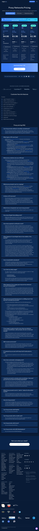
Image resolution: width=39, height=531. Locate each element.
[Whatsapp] (25, 468)
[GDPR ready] (8, 521)
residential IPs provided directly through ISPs (23, 144)
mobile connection (28, 150)
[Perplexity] (27, 462)
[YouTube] (27, 456)
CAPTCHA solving (16, 188)
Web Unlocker (26, 186)
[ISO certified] (3, 521)
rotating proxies (27, 166)
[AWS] (3, 505)
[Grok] (33, 462)
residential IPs (18, 149)
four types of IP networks (15, 139)
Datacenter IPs (25, 141)
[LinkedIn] (25, 456)
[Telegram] (29, 468)
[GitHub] (29, 456)
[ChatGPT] (25, 462)
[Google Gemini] (29, 462)
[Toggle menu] (37, 2)
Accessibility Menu (4, 528)
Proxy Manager (26, 171)
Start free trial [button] (32, 1)
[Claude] (31, 462)
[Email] (27, 468)
